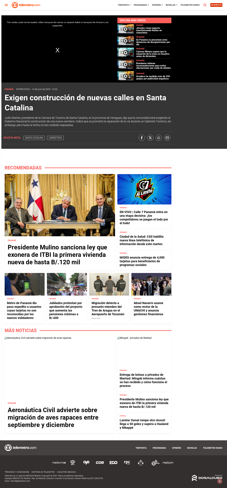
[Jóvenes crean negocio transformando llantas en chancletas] (125, 32)
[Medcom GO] (59, 465)
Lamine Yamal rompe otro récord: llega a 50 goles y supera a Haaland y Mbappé (144, 423)
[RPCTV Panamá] (73, 465)
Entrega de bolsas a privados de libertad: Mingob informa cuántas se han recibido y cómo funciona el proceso (143, 380)
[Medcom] (168, 465)
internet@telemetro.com (20, 481)
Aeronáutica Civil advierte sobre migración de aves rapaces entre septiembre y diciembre (53, 417)
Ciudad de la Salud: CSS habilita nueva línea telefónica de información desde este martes (142, 240)
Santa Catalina (34, 137)
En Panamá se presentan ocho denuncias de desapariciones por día (153, 42)
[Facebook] (141, 137)
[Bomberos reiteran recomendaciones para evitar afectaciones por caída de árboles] (125, 67)
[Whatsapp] (158, 137)
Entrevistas (23, 89)
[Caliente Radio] (140, 465)
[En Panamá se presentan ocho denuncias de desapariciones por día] (125, 44)
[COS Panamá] (100, 465)
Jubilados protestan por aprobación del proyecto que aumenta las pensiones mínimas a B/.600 (65, 310)
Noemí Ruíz (96, 318)
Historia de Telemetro (43, 472)
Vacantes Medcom (66, 472)
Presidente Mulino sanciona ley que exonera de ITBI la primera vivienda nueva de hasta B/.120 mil (57, 255)
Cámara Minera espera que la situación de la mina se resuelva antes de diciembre (152, 54)
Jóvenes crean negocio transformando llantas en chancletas (149, 30)
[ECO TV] (113, 465)
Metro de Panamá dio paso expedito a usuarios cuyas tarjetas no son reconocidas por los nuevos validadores (24, 310)
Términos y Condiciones (17, 472)
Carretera (55, 137)
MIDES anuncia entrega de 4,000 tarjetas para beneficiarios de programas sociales (142, 261)
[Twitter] (150, 137)
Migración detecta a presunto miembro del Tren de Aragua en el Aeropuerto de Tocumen (108, 308)
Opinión (156, 5)
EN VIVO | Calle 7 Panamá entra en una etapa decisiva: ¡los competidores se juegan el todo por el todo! (144, 217)
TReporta (123, 5)
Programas (140, 5)
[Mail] (167, 137)
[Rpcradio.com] (127, 465)
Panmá (139, 25)
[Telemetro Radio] (154, 465)
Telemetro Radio (190, 5)
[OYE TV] (86, 465)
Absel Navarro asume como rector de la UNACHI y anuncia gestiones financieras (148, 308)
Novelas (170, 5)
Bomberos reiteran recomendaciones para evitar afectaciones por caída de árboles (153, 65)
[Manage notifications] (219, 481)
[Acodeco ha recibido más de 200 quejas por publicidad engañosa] (125, 79)
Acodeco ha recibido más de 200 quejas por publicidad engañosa (153, 77)
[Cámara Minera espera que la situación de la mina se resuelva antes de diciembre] (125, 56)
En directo (216, 5)
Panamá (140, 37)
